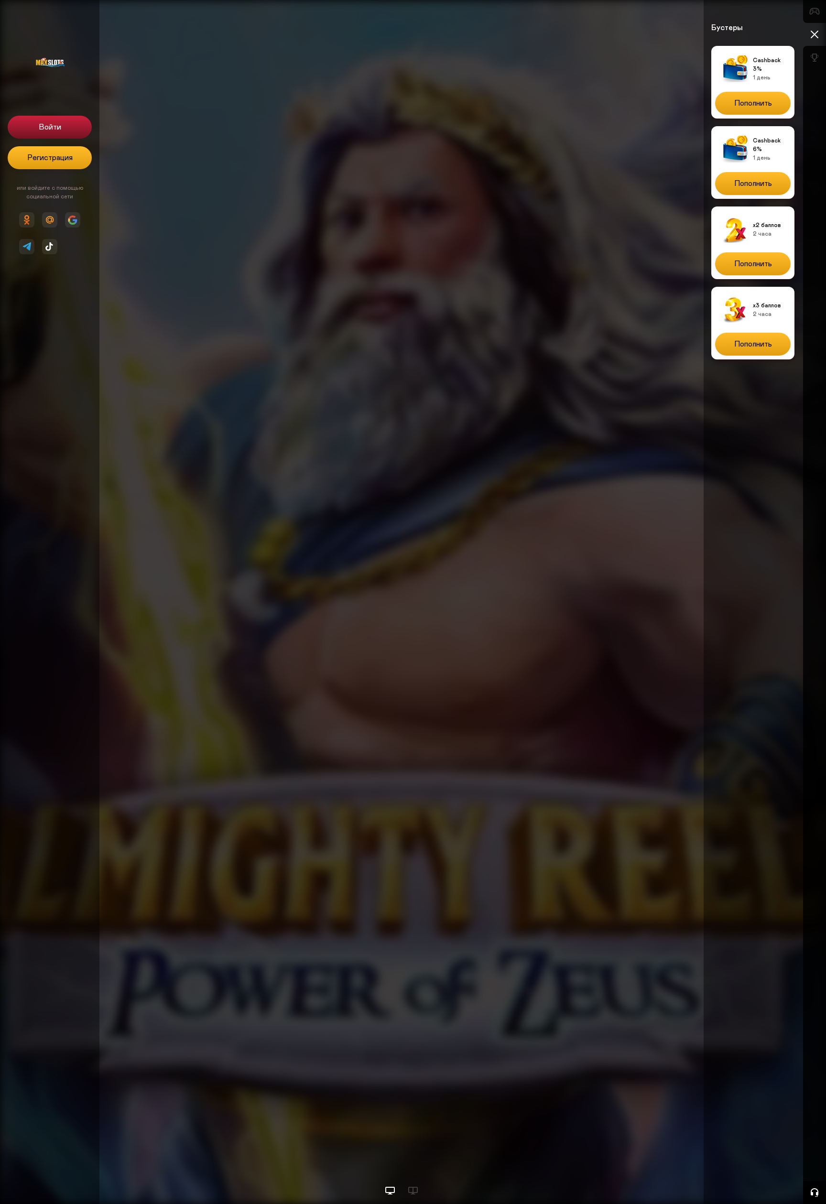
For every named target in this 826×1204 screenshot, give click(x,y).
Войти (50, 127)
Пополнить (753, 103)
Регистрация (50, 158)
